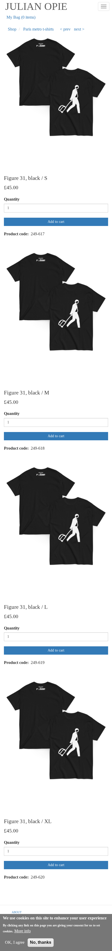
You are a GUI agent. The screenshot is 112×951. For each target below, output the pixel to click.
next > (79, 29)
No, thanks (40, 942)
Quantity (12, 199)
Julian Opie (36, 6)
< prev (65, 29)
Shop (12, 29)
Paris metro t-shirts (38, 29)
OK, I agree (14, 942)
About (17, 912)
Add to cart (56, 222)
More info (22, 931)
